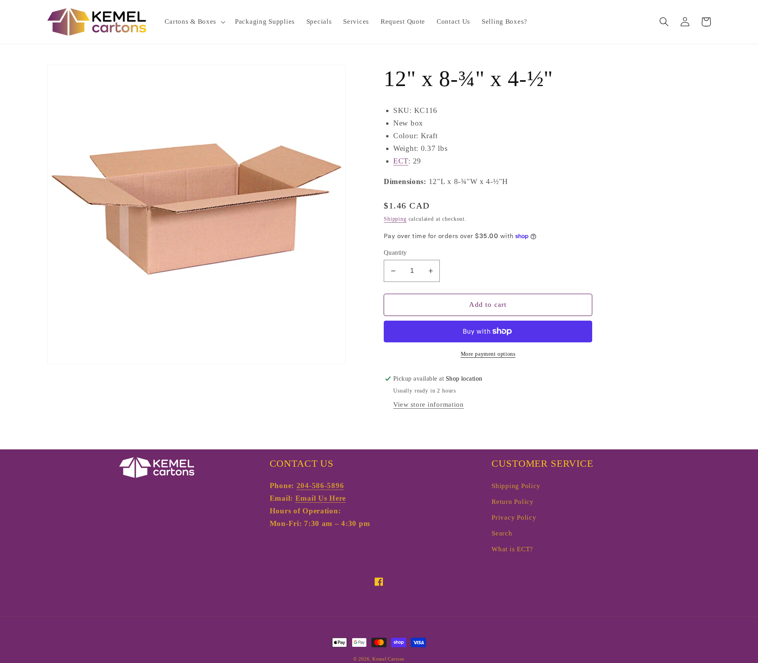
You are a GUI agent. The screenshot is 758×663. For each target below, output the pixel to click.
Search (502, 533)
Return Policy (512, 501)
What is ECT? (512, 549)
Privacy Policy (514, 517)
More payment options (488, 354)
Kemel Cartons (388, 659)
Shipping (395, 219)
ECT (400, 161)
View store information (428, 404)
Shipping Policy (516, 486)
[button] (194, 22)
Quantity (395, 252)
